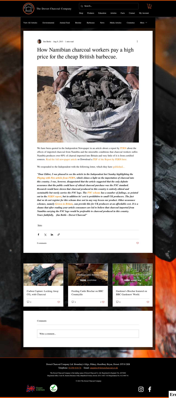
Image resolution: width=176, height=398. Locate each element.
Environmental (48, 22)
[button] (149, 6)
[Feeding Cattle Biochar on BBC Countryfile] (88, 275)
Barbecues (91, 22)
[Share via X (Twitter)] (45, 234)
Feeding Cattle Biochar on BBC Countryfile (87, 292)
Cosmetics (131, 22)
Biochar (78, 22)
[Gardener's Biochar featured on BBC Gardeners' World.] (132, 275)
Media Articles (115, 22)
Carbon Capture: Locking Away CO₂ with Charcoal (43, 292)
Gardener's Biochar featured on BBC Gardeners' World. (131, 292)
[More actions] (137, 41)
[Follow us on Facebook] (149, 389)
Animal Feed (65, 22)
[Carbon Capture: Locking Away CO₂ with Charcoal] (43, 275)
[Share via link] (58, 234)
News (102, 22)
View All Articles (30, 22)
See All (150, 258)
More (142, 22)
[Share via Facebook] (38, 234)
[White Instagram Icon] (141, 389)
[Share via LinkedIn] (52, 234)
